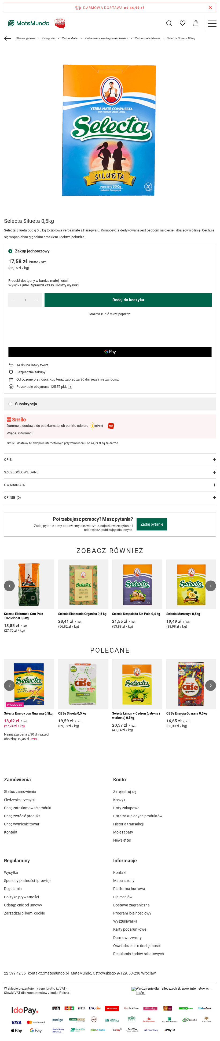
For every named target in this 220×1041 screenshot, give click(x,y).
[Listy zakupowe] (182, 23)
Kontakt (10, 832)
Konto (119, 779)
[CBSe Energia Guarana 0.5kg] (191, 684)
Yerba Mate (70, 38)
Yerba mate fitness (147, 38)
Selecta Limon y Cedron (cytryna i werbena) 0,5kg (136, 716)
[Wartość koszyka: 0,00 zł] (196, 23)
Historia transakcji (128, 824)
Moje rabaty (123, 832)
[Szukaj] (169, 23)
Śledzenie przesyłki (19, 800)
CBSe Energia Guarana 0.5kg (186, 713)
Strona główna (25, 38)
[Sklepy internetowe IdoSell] (173, 991)
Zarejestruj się (124, 791)
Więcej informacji (20, 433)
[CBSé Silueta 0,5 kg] (83, 684)
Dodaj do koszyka (128, 299)
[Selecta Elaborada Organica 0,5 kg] (83, 585)
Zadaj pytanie (152, 524)
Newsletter (122, 840)
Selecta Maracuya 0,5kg (183, 614)
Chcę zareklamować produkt (28, 808)
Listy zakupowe (126, 808)
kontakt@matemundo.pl (48, 973)
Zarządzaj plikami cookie (24, 913)
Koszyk (119, 800)
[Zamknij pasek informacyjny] (210, 7)
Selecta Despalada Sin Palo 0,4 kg (136, 614)
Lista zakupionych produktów (138, 816)
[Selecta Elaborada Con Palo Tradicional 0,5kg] (29, 585)
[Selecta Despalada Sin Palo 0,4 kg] (137, 585)
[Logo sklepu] (35, 23)
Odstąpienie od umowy (23, 905)
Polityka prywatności (21, 897)
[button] (9, 586)
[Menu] (212, 23)
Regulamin (13, 889)
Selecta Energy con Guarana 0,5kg (28, 713)
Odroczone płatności (32, 379)
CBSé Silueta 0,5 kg (72, 713)
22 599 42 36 (15, 973)
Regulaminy (17, 860)
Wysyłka (11, 872)
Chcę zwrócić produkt (22, 816)
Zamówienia (17, 779)
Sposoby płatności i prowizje (27, 880)
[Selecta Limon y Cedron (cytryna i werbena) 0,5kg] (137, 684)
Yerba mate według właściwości (106, 38)
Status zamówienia (20, 791)
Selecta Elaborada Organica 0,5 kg (82, 614)
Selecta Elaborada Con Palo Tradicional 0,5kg (23, 616)
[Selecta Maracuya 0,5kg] (191, 585)
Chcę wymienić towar (21, 824)
